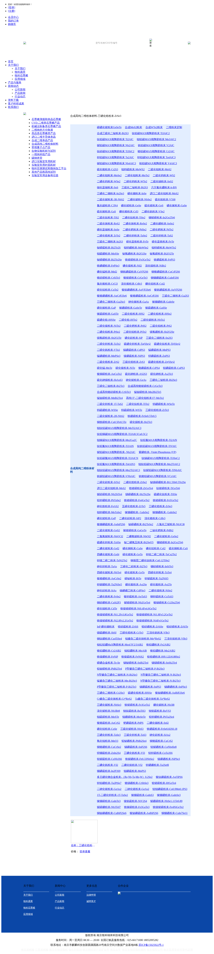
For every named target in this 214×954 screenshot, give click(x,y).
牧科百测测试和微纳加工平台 (49, 168)
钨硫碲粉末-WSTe (131, 410)
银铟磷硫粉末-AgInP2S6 (111, 524)
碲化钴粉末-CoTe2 (107, 289)
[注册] (11, 11)
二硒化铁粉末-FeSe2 (109, 596)
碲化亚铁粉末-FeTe (137, 241)
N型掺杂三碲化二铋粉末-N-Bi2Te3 (160, 680)
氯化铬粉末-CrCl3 (107, 283)
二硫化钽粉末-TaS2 (161, 235)
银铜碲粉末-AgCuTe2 (109, 373)
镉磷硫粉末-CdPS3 (134, 349)
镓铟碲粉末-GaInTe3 (109, 801)
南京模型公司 (155, 949)
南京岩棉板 (27, 949)
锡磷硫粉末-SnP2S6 (135, 746)
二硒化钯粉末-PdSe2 (134, 229)
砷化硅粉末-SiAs (106, 590)
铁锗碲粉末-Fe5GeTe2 (165, 500)
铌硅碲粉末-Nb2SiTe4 (109, 494)
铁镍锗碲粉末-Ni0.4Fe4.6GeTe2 (138, 608)
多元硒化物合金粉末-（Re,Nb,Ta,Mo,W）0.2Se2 (124, 777)
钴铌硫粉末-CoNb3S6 (109, 758)
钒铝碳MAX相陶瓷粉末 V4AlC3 (158, 163)
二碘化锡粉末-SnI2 (158, 722)
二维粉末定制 (174, 127)
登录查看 (85, 851)
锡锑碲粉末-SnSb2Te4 (164, 662)
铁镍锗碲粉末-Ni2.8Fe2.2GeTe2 (115, 620)
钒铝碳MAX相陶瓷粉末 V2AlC (156, 145)
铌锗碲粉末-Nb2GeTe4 (137, 602)
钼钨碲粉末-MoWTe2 (164, 247)
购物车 (12, 24)
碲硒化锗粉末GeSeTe (109, 127)
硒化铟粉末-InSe (136, 193)
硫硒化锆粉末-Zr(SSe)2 (161, 361)
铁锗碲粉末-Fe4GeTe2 (136, 500)
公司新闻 (20, 89)
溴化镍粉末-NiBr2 (155, 265)
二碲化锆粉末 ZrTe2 (108, 235)
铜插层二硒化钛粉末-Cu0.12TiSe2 (150, 560)
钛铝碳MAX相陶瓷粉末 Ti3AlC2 (151, 133)
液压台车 (115, 949)
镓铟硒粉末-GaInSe (163, 301)
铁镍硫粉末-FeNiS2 (132, 656)
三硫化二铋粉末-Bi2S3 (135, 187)
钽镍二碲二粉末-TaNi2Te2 (112, 560)
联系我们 (13, 107)
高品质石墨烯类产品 (44, 133)
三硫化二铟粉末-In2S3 (110, 241)
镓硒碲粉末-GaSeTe (130, 307)
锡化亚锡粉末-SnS (107, 187)
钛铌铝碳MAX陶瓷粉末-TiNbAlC (162, 470)
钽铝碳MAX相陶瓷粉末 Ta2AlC (115, 157)
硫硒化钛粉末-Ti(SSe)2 (167, 343)
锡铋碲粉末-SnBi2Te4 (135, 662)
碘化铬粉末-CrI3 (128, 211)
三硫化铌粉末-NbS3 (131, 728)
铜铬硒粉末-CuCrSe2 (109, 746)
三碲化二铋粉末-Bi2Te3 (110, 386)
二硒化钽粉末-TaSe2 (135, 235)
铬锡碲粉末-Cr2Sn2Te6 (166, 602)
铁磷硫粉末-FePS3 (164, 259)
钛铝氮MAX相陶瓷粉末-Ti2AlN (158, 440)
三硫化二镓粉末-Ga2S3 (175, 295)
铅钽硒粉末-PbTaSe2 (109, 500)
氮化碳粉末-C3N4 (107, 205)
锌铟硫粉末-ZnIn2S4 (109, 752)
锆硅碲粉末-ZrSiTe (177, 626)
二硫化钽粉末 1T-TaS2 (110, 404)
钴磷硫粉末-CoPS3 (174, 367)
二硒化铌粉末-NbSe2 (139, 199)
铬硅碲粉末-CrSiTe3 (108, 277)
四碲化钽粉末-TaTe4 (160, 572)
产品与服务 (14, 82)
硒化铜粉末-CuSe (133, 548)
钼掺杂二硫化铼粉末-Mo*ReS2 (143, 638)
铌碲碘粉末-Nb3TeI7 (109, 807)
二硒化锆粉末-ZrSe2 (135, 482)
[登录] (11, 7)
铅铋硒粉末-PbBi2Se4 (134, 740)
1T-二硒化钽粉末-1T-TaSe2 (112, 795)
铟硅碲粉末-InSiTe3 (162, 566)
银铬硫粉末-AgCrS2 (108, 722)
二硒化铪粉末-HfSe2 (160, 313)
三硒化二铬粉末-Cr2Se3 (111, 692)
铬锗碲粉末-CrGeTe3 (135, 277)
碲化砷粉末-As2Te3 (161, 373)
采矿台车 (104, 949)
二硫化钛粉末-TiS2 (108, 217)
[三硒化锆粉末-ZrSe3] (84, 842)
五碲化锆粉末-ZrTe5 (133, 506)
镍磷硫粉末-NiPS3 (134, 355)
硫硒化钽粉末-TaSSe (109, 542)
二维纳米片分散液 (42, 129)
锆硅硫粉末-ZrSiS (128, 626)
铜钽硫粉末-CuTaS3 (161, 596)
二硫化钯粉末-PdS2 (135, 325)
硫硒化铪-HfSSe (106, 319)
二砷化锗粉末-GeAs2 (109, 789)
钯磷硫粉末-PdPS (133, 722)
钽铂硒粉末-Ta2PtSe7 (109, 783)
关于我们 (13, 64)
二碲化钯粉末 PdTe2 (161, 229)
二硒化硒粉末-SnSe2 (162, 223)
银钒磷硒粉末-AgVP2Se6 (136, 289)
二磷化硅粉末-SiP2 (130, 518)
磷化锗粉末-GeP (106, 518)
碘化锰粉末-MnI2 (107, 271)
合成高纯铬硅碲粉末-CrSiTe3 (114, 392)
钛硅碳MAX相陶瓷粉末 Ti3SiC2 (115, 151)
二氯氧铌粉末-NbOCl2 (110, 536)
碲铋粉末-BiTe (133, 578)
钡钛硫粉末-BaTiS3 (134, 710)
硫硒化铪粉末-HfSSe (140, 692)
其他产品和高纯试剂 (44, 171)
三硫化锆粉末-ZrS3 (134, 361)
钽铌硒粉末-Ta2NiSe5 (109, 584)
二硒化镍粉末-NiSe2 (160, 590)
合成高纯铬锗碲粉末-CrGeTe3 (145, 386)
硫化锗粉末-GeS (153, 205)
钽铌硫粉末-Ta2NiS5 (156, 578)
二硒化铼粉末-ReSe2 (135, 223)
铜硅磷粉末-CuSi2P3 (109, 602)
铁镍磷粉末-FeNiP (107, 656)
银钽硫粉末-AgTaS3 (135, 596)
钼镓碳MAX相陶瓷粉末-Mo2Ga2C (117, 440)
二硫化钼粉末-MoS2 (159, 169)
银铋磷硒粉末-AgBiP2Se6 (170, 692)
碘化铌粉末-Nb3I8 (163, 704)
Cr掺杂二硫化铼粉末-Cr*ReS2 (114, 698)
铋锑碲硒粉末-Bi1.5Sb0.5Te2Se (168, 482)
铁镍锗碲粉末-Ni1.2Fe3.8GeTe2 (115, 614)
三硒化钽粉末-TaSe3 (109, 734)
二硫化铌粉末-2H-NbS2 (110, 416)
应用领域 (20, 79)
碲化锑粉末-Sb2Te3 (141, 422)
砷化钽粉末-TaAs (107, 566)
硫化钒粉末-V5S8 (165, 199)
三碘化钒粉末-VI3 (134, 752)
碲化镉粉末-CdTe (107, 608)
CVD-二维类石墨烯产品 (46, 122)
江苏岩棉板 (41, 949)
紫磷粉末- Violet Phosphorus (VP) (157, 452)
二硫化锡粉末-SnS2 (161, 181)
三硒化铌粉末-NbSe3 (109, 704)
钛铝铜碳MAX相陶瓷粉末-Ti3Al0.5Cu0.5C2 (122, 434)
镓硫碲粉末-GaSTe (108, 313)
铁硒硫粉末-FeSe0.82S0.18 (162, 728)
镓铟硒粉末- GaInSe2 (137, 512)
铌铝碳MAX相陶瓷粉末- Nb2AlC (116, 452)
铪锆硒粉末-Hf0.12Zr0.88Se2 (163, 656)
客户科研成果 (16, 103)
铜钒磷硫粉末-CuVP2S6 (134, 271)
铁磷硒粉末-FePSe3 (108, 265)
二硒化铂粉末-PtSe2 (108, 331)
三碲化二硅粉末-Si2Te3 (133, 566)
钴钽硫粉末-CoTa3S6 (160, 752)
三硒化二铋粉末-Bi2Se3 (163, 379)
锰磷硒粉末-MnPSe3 (108, 355)
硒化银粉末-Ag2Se (136, 584)
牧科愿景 (20, 72)
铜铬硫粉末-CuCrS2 (161, 740)
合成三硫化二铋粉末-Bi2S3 (113, 133)
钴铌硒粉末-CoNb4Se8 (163, 746)
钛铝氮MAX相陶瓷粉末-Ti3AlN (115, 446)
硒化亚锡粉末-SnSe (108, 229)
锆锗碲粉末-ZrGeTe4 (141, 488)
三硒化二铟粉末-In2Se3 (110, 193)
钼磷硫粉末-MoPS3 (135, 771)
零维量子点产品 (41, 147)
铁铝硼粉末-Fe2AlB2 (158, 644)
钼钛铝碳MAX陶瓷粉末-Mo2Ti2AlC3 (118, 470)
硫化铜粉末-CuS (178, 548)
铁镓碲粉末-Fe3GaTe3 (136, 807)
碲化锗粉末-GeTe (133, 554)
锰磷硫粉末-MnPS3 (159, 349)
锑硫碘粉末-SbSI (106, 632)
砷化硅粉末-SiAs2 (160, 734)
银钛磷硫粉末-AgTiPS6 (169, 777)
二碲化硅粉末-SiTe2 (108, 482)
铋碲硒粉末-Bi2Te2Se (109, 259)
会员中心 (13, 17)
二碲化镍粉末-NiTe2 (109, 325)
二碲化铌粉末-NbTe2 (153, 319)
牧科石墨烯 (21, 75)
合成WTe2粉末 (154, 127)
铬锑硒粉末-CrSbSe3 (136, 783)
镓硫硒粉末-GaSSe (156, 307)
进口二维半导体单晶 (44, 136)
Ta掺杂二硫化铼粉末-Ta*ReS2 (152, 698)
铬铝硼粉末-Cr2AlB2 (109, 650)
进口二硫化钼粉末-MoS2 (164, 193)
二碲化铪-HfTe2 (128, 319)
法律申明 (91, 895)
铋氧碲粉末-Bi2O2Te (162, 253)
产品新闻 (20, 93)
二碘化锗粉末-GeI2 (108, 548)
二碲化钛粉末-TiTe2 (137, 404)
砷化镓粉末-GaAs (138, 301)
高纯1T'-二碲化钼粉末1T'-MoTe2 (145, 398)
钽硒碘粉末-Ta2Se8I (157, 765)
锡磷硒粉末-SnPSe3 (175, 686)
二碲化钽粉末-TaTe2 (109, 343)
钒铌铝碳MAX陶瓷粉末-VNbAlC (116, 476)
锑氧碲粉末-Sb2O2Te (109, 337)
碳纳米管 (37, 157)
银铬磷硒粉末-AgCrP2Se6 (112, 295)
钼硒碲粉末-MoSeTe (134, 716)
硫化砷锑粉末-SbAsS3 (110, 379)
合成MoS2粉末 (133, 127)
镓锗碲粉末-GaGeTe (134, 530)
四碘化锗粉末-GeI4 (108, 554)
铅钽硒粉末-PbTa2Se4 (161, 716)
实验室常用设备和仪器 (45, 175)
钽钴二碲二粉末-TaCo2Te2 (161, 554)
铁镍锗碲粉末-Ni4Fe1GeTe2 (152, 620)
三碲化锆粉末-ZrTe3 (157, 410)
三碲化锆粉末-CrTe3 (131, 632)
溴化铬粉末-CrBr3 (131, 283)
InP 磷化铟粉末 (106, 626)
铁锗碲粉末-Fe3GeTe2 (137, 259)
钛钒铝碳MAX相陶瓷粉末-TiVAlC (157, 446)
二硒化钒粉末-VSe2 (153, 211)
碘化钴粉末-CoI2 (155, 283)
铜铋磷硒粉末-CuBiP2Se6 (111, 813)
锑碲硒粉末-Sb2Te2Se (137, 494)
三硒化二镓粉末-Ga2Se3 (111, 301)
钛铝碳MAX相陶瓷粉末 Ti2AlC (115, 139)
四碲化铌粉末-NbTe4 (109, 572)
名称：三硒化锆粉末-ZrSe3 (83, 845)
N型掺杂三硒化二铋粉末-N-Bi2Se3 (117, 674)
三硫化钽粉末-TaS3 (135, 734)
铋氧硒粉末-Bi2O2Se (134, 253)
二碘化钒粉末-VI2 (107, 765)
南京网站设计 (91, 949)
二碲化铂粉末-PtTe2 (134, 331)
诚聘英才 (91, 901)
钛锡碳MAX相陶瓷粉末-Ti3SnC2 (161, 458)
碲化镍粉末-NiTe (125, 367)
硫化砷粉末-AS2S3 (136, 373)
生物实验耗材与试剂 (44, 150)
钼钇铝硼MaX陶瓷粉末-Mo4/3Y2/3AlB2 (120, 644)
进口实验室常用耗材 (44, 161)
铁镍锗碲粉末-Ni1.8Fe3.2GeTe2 (154, 614)
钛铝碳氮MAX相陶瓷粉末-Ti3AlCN (117, 458)
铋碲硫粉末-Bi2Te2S (109, 247)
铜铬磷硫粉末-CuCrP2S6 (165, 271)
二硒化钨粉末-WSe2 (108, 181)
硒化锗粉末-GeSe (131, 205)
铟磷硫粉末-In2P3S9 (108, 771)
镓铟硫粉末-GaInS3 (142, 795)
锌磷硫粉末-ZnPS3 (159, 355)
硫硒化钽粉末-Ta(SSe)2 (137, 343)
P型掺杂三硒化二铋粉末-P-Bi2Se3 (145, 668)
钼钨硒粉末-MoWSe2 (136, 247)
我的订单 (13, 20)
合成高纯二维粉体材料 (45, 143)
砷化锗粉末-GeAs (136, 379)
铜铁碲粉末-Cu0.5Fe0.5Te (111, 422)
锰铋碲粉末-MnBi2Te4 (110, 398)
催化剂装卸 (75, 949)
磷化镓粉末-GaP (106, 307)
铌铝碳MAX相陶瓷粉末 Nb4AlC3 (116, 163)
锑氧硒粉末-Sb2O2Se (162, 331)
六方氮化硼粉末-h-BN (164, 187)
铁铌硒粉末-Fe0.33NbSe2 (139, 758)
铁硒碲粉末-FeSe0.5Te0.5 (142, 416)
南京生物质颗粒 (58, 949)
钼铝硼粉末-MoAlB (135, 650)
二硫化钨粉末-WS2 (164, 175)
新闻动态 (13, 86)
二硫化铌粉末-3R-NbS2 (110, 199)
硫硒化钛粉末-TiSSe (165, 494)
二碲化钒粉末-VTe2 (108, 349)
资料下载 (13, 100)
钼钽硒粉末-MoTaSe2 (109, 512)
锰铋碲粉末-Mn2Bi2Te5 (147, 392)
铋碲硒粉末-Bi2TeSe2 (140, 524)
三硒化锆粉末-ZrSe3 (160, 506)
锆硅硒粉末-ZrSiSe (152, 626)
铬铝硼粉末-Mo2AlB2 (162, 650)
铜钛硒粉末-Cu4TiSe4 (109, 638)
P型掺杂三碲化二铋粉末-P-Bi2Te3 (116, 686)
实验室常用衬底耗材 (44, 164)
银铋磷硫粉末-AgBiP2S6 (144, 813)
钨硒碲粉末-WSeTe (164, 404)
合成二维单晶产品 (42, 140)
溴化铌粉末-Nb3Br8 (108, 710)
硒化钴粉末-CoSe (107, 728)
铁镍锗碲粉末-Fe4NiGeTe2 (168, 807)
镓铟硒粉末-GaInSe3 (169, 795)
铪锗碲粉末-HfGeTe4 (164, 783)
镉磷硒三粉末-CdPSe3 (132, 590)
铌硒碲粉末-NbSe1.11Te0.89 (166, 801)
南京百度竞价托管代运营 (178, 949)
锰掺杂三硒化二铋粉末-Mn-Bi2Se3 (117, 680)
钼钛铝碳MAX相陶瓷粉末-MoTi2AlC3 (119, 428)
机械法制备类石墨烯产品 (46, 126)
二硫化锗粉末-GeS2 (108, 530)
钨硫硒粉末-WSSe (107, 410)
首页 (10, 61)
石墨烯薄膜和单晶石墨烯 (46, 119)
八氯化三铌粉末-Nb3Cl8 (170, 524)
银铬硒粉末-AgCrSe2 (109, 578)
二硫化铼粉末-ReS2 (108, 223)
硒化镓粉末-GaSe (177, 205)
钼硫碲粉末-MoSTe (108, 716)
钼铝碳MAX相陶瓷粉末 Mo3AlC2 (156, 139)
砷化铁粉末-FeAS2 (108, 506)
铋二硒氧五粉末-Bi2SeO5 (138, 542)
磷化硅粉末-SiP (134, 337)
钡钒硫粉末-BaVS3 (160, 710)
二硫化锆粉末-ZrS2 (108, 361)
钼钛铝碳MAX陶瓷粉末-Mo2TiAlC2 (159, 464)
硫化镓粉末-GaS (106, 211)
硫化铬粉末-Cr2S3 (107, 169)
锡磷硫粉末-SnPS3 (150, 686)
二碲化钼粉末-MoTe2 (137, 175)
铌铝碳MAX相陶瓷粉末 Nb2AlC (116, 145)
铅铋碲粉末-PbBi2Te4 (109, 668)
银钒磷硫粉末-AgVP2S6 (168, 289)
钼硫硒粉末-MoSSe (108, 253)
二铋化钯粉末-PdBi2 (161, 530)
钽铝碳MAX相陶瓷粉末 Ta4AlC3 (156, 157)
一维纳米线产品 (41, 154)
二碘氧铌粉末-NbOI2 (138, 536)
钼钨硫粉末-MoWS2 (133, 169)
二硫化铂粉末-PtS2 (161, 325)
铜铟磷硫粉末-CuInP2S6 (165, 277)
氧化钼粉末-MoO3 (107, 740)
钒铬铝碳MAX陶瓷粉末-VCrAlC (158, 476)
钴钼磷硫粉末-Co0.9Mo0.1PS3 (169, 789)
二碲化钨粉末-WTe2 (135, 181)
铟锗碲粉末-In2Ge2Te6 (162, 217)
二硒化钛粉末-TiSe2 (133, 217)
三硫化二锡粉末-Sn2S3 (159, 337)
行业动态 (20, 96)
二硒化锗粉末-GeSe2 (166, 536)
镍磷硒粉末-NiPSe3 (168, 758)
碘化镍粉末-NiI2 (132, 265)
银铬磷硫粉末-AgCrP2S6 (144, 295)
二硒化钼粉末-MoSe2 (109, 175)
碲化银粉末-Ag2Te (161, 584)
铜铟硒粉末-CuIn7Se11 (175, 813)
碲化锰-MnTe (104, 367)
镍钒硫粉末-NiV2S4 (135, 801)
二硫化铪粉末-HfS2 (133, 313)
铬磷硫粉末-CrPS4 (149, 367)
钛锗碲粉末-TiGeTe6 (168, 488)
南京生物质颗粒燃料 (134, 949)
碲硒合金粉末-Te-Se (108, 662)
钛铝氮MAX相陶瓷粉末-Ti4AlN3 (116, 464)
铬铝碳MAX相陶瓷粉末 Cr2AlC (156, 151)
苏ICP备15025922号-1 (151, 944)
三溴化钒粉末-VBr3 (158, 632)
